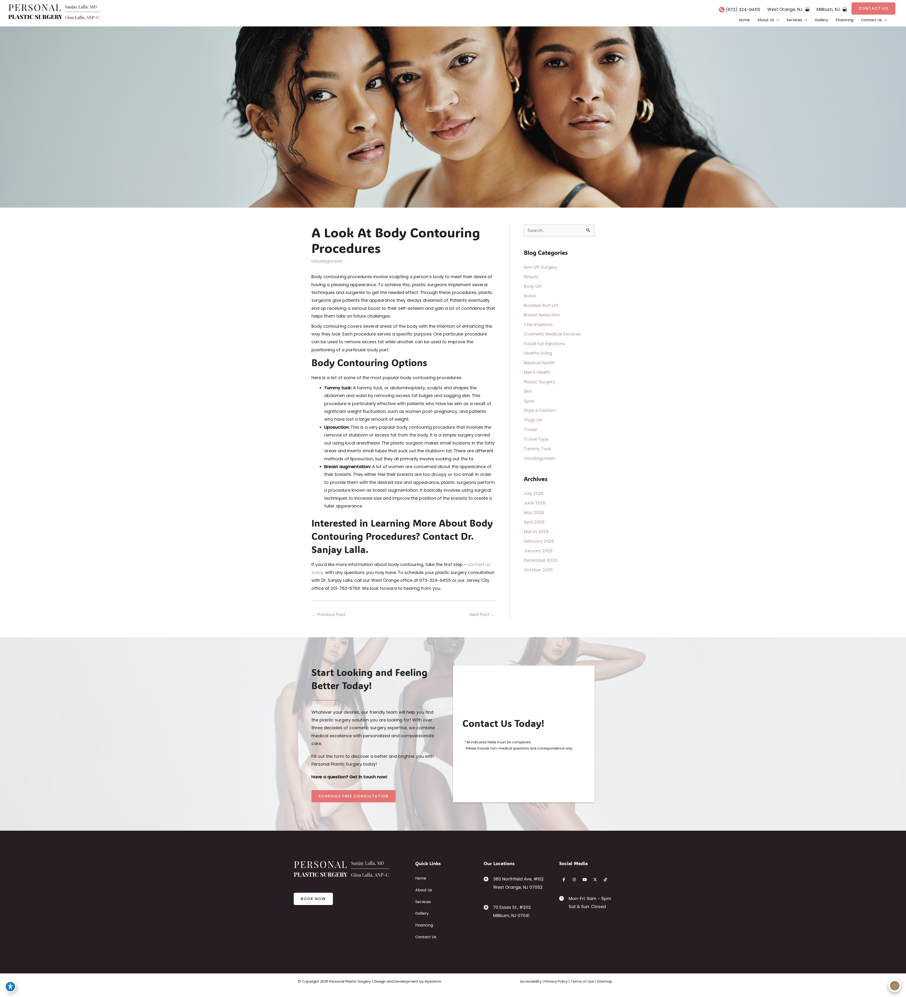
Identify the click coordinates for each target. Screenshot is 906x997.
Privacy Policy (556, 981)
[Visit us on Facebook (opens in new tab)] (564, 879)
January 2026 (538, 551)
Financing (424, 925)
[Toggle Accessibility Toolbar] (10, 986)
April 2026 (534, 522)
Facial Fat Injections (544, 344)
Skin (528, 391)
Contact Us (425, 937)
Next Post (482, 614)
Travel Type (536, 439)
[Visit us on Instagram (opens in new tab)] (574, 879)
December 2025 (541, 560)
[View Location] (488, 879)
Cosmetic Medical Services (552, 334)
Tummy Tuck (537, 449)
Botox (530, 296)
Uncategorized (326, 261)
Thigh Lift (533, 420)
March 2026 (536, 532)
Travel (530, 429)
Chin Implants (538, 324)
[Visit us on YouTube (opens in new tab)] (584, 879)
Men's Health (537, 372)
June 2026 (534, 503)
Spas (529, 401)
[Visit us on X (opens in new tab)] (595, 879)
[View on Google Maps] (807, 9)
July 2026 (534, 493)
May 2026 (534, 512)
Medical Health (539, 363)
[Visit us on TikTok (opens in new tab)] (605, 879)
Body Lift (532, 286)
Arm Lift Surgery (540, 267)
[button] (873, 8)
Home (420, 878)
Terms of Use (582, 981)
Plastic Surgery (539, 382)
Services (423, 902)
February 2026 (539, 541)
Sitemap (604, 981)
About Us (423, 890)
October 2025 (538, 570)
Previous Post (328, 614)
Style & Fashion (540, 410)
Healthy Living (538, 353)
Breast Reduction (542, 315)
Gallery (422, 913)
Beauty (531, 277)
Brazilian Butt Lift (541, 305)
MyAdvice (433, 981)
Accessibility (530, 981)
